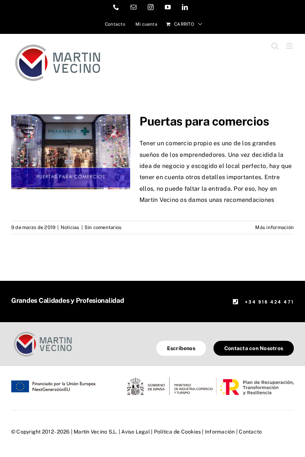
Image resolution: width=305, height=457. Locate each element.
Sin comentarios (103, 227)
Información (220, 432)
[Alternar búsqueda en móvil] (275, 46)
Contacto (250, 432)
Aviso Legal (135, 432)
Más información (274, 227)
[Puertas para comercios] (70, 152)
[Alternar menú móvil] (290, 46)
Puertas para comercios (204, 121)
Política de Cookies (177, 432)
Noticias (70, 227)
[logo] (42, 332)
